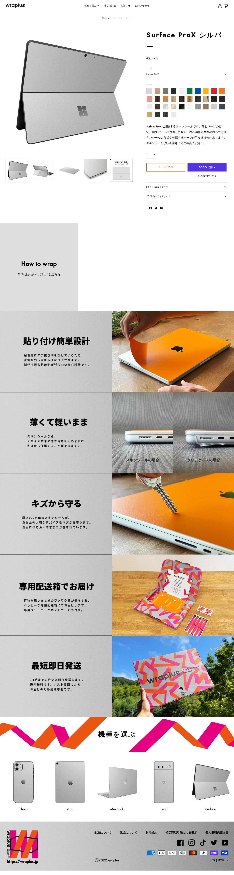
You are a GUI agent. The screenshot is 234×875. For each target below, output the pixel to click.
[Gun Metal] (198, 107)
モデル (149, 68)
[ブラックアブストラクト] (165, 114)
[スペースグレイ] (165, 91)
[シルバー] (149, 91)
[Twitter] (214, 842)
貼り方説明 (110, 5)
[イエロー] (206, 91)
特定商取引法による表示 (181, 832)
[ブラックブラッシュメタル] (157, 114)
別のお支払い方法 (207, 176)
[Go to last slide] (10, 92)
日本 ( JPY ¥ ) (218, 860)
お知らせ (126, 5)
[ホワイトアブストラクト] (173, 114)
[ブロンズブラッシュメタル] (206, 107)
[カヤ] (198, 99)
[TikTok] (202, 842)
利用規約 (151, 832)
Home (105, 18)
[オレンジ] (222, 91)
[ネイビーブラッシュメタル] (222, 107)
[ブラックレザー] (214, 99)
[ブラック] (173, 91)
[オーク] (165, 99)
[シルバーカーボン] (165, 107)
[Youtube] (225, 843)
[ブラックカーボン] (181, 107)
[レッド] (214, 91)
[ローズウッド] (157, 99)
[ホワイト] (181, 91)
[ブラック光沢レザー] (222, 99)
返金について (128, 832)
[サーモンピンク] (149, 99)
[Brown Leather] (157, 107)
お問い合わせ (142, 5)
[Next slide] (128, 92)
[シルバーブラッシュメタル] (214, 107)
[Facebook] (180, 842)
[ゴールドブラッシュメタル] (149, 114)
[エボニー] (181, 99)
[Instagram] (191, 842)
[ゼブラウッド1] (173, 99)
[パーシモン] (206, 99)
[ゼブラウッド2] (190, 99)
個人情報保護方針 (217, 832)
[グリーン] (190, 91)
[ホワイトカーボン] (190, 107)
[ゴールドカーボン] (173, 107)
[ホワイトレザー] (149, 107)
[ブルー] (198, 91)
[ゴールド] (157, 91)
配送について (103, 832)
